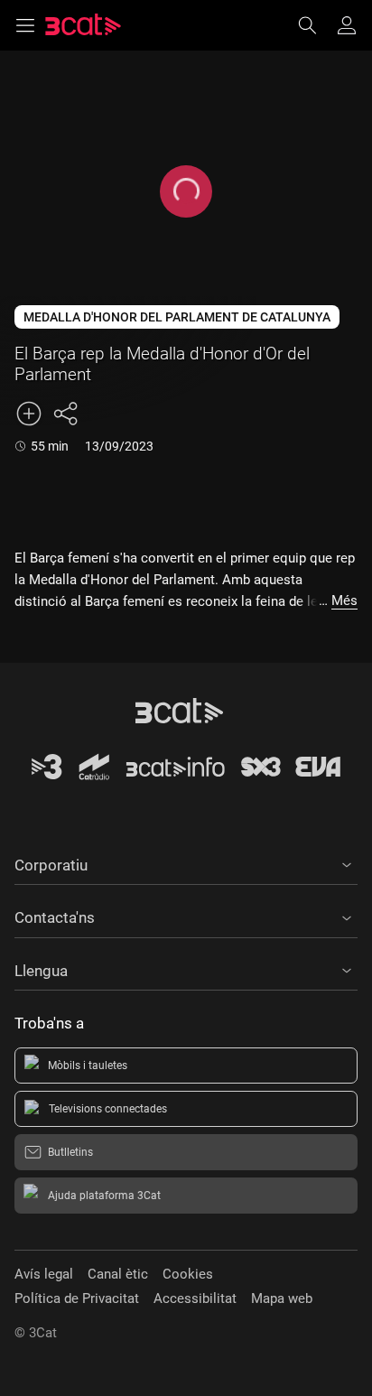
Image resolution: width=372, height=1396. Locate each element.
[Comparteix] (65, 413)
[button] (186, 862)
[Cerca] (316, 25)
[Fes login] (347, 25)
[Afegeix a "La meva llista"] (28, 413)
